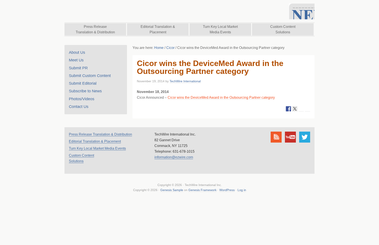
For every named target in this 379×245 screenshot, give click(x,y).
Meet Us (76, 60)
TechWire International (113, 11)
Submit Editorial (83, 83)
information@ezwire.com (173, 157)
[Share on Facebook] (288, 108)
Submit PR (78, 68)
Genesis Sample (171, 190)
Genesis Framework (202, 190)
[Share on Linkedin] (301, 108)
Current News (302, 11)
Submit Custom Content (90, 75)
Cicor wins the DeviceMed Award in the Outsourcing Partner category (221, 97)
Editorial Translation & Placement (95, 141)
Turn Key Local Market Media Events (97, 148)
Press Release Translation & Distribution (100, 134)
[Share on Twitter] (294, 108)
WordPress (227, 190)
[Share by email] (307, 108)
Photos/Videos (81, 99)
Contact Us (78, 106)
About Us (77, 52)
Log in (242, 190)
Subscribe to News (85, 91)
